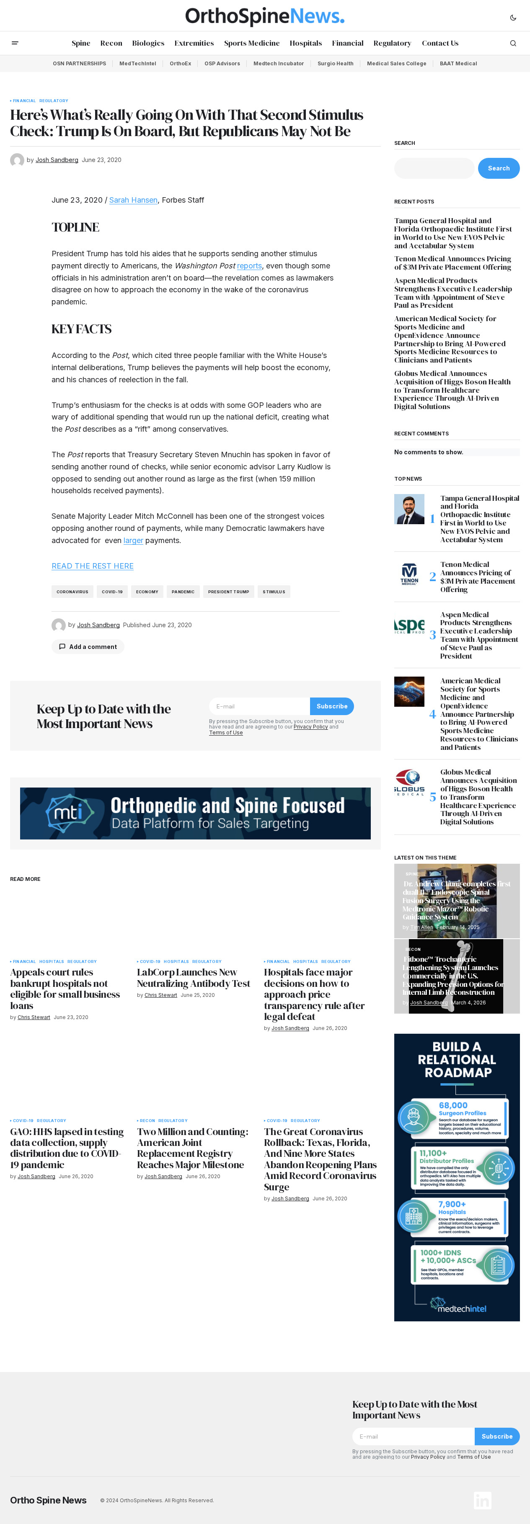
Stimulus (274, 592)
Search (404, 143)
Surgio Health (336, 63)
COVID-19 (112, 592)
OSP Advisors (222, 63)
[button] (513, 17)
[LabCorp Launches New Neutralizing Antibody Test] (195, 922)
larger (133, 540)
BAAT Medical (458, 63)
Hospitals (52, 962)
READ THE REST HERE (93, 565)
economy (147, 592)
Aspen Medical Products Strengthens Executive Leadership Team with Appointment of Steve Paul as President (453, 292)
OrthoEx (180, 63)
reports (249, 265)
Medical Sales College (397, 63)
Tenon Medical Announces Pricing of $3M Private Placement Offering (453, 263)
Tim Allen (421, 927)
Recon (147, 1121)
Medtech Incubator (278, 63)
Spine (412, 874)
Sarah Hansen (133, 200)
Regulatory (54, 101)
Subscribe (332, 706)
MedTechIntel (137, 63)
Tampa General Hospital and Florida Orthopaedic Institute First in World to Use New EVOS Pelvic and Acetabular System (453, 233)
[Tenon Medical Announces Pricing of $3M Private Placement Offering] (409, 575)
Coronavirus (73, 592)
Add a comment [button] (93, 646)
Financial (24, 101)
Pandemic (183, 592)
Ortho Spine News (48, 1500)
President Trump (229, 592)
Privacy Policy (311, 726)
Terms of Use (226, 732)
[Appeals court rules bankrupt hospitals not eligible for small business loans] (68, 922)
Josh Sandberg (429, 1002)
